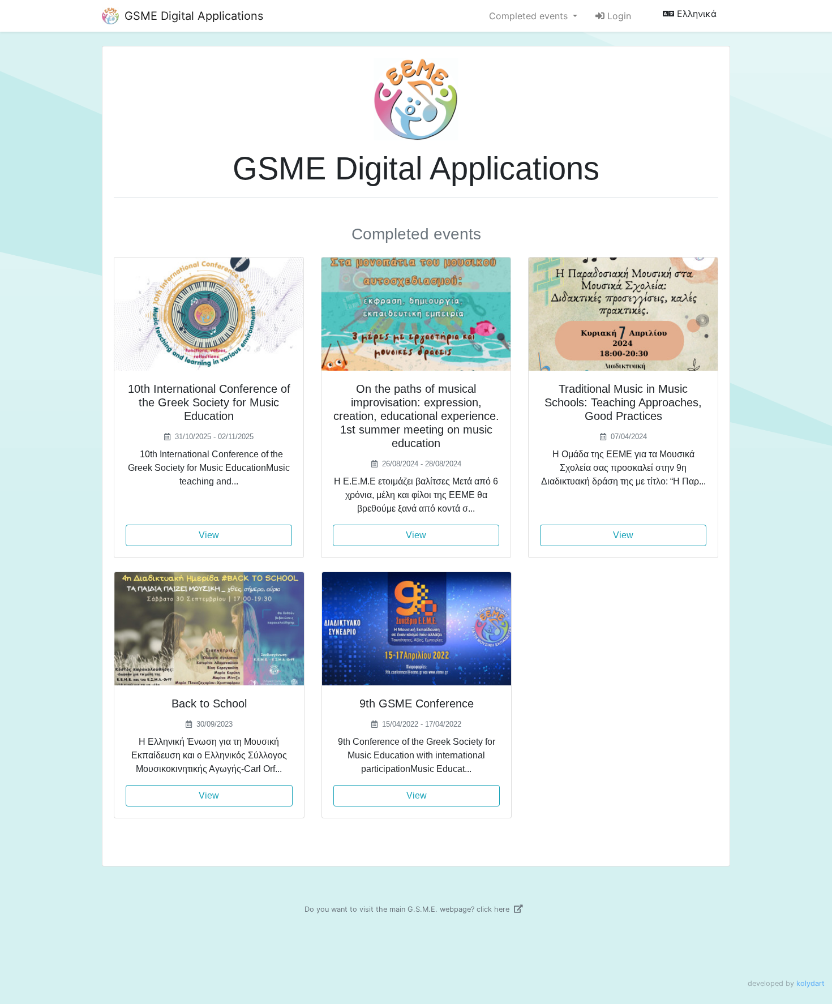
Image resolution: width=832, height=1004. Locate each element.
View (209, 535)
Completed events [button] (530, 16)
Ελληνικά (695, 13)
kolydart (810, 983)
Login (617, 16)
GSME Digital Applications (192, 16)
